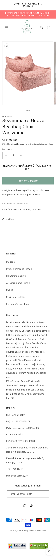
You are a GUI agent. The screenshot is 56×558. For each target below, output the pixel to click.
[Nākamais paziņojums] (50, 5)
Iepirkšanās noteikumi (17, 304)
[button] (6, 27)
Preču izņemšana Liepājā (19, 269)
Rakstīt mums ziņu (16, 276)
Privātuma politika (16, 297)
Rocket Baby (22, 531)
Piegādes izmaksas (19, 144)
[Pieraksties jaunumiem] (45, 494)
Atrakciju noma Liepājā (18, 283)
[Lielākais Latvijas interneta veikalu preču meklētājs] (39, 546)
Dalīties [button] (10, 219)
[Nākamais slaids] (34, 110)
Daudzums (7, 149)
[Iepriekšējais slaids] (21, 110)
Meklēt (9, 290)
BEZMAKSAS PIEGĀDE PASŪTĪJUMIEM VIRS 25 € (27, 167)
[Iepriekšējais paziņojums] (5, 5)
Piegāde (10, 262)
